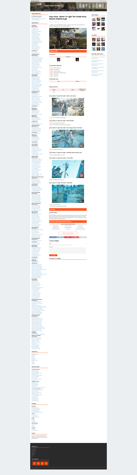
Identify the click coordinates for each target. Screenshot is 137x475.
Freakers (33, 429)
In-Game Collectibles (55, 229)
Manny (33, 361)
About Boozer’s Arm (35, 97)
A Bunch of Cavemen (36, 345)
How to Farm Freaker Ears (36, 379)
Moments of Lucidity (35, 39)
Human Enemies (35, 430)
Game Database (72, 10)
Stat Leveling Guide (35, 376)
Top (32, 10)
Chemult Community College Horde (38, 334)
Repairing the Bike (35, 400)
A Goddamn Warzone (36, 250)
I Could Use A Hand (35, 89)
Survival (33, 421)
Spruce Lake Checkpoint (36, 271)
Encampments (34, 397)
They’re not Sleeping (35, 111)
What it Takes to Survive (36, 71)
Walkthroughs (38, 10)
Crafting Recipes (35, 374)
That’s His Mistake (35, 173)
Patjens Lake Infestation (36, 311)
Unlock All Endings (35, 371)
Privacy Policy (34, 449)
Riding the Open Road (36, 90)
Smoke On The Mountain (36, 80)
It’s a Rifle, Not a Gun (36, 83)
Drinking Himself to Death (36, 96)
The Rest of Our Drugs (36, 248)
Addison (33, 363)
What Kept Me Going (36, 63)
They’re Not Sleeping (35, 33)
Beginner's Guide (68, 225)
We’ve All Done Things (36, 158)
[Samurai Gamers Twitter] (38, 463)
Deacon (33, 355)
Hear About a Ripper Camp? (37, 123)
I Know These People (36, 65)
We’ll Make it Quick (35, 29)
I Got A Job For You (35, 164)
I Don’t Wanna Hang (35, 292)
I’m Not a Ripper (35, 155)
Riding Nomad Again (35, 104)
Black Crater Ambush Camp (37, 322)
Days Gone (63, 21)
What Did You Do (35, 30)
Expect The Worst (35, 66)
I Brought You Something (36, 150)
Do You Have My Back (36, 163)
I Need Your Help (35, 36)
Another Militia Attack (36, 232)
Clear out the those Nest (36, 81)
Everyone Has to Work (36, 133)
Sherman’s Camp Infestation (37, 312)
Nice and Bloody (35, 258)
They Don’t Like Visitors (36, 38)
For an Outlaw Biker (35, 72)
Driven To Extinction (35, 282)
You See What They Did (36, 162)
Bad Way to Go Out (35, 127)
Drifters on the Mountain (36, 119)
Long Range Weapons (36, 409)
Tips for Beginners (35, 385)
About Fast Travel (35, 399)
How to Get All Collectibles (36, 375)
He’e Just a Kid (34, 343)
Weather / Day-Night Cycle (37, 392)
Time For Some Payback (36, 224)
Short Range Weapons (36, 408)
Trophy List (34, 380)
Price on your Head (35, 139)
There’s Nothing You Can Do (37, 114)
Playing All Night (35, 87)
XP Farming (87, 10)
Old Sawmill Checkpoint (36, 276)
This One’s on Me (35, 290)
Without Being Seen (35, 222)
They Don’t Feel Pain (35, 216)
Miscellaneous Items (35, 417)
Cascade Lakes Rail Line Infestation (38, 310)
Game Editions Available (36, 17)
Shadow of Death (35, 298)
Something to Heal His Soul (37, 102)
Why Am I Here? (35, 44)
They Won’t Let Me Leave (36, 149)
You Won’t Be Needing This (37, 221)
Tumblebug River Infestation (37, 309)
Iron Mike (34, 359)
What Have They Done (36, 179)
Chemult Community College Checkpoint (39, 269)
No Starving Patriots (35, 317)
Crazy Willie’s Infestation (36, 301)
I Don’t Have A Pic (35, 286)
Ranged (33, 420)
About (33, 455)
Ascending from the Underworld (37, 229)
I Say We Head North (36, 138)
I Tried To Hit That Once (36, 293)
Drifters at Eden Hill (35, 340)
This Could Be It (35, 68)
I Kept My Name (35, 152)
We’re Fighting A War (35, 48)
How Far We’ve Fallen (36, 296)
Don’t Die (34, 107)
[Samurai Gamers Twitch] (46, 463)
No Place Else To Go (35, 180)
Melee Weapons (35, 407)
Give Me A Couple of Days (36, 85)
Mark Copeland (35, 360)
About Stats (34, 386)
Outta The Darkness (35, 175)
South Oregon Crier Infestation (37, 307)
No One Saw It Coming (36, 131)
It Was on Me (34, 51)
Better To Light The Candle (37, 174)
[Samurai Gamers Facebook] (34, 463)
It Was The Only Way (36, 217)
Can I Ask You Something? (36, 60)
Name (50, 243)
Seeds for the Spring (35, 251)
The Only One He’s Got (36, 93)
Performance (34, 424)
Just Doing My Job (35, 346)
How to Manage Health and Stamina (38, 387)
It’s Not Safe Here (35, 146)
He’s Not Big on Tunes (36, 295)
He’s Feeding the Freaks (36, 348)
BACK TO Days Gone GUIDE (68, 233)
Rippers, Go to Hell (35, 341)
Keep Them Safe (35, 230)
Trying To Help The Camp (36, 214)
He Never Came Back (36, 244)
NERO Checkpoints (35, 395)
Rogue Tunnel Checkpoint (36, 277)
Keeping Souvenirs (35, 253)
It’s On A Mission (35, 113)
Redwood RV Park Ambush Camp (38, 327)
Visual (33, 425)
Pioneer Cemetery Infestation (37, 303)
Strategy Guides (56, 10)
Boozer (33, 357)
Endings (93, 10)
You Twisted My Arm (36, 99)
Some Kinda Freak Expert (36, 169)
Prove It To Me (35, 281)
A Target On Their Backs (36, 284)
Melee (33, 419)
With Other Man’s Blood (36, 182)
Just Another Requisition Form (37, 59)
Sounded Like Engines (36, 79)
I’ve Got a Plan (34, 69)
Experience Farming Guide (80, 229)
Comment (51, 246)
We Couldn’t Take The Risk (37, 67)
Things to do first (35, 370)
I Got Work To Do (35, 95)
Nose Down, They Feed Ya (37, 240)
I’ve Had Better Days (35, 289)
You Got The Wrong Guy (36, 254)
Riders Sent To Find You (36, 218)
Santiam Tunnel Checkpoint (37, 275)
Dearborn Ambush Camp (36, 329)
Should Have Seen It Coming (37, 153)
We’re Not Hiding (35, 172)
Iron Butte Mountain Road (36, 268)
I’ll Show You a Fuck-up (36, 342)
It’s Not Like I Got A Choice (37, 101)
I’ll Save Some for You (36, 235)
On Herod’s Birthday (35, 37)
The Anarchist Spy (35, 256)
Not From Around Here (36, 47)
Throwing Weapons (35, 411)
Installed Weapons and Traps (37, 412)
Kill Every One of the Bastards (37, 234)
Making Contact (35, 32)
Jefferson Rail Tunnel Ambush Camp (38, 328)
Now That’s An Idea (35, 223)
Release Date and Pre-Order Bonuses (38, 18)
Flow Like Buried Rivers (36, 161)
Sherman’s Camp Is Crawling (37, 159)
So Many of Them (35, 62)
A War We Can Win (35, 49)
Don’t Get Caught (35, 215)
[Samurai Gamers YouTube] (42, 463)
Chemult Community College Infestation (39, 306)
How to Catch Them (35, 347)
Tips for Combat (35, 391)
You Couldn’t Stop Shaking (36, 61)
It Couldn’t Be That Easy (36, 166)
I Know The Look (35, 252)
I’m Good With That (35, 226)
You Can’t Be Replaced (36, 288)
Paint (33, 426)
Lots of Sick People (35, 147)
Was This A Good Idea (36, 98)
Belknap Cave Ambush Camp (37, 318)
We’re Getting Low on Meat (37, 84)
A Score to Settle (35, 122)
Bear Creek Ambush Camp (36, 321)
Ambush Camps (35, 393)
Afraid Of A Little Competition (37, 57)
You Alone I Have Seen (36, 294)
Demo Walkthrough (35, 19)
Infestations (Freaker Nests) (37, 394)
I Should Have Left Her (36, 53)
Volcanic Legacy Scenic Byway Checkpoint (39, 274)
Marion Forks (34, 304)
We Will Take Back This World (37, 287)
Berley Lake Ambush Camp (37, 319)
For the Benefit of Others (36, 202)
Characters (64, 10)
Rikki (33, 362)
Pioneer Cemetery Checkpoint (37, 266)
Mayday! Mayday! (35, 45)
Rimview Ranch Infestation (37, 313)
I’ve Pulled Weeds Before (36, 35)
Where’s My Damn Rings (36, 73)
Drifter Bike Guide (68, 227)
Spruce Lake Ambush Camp (37, 272)
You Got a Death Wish (36, 77)
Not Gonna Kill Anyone (36, 86)
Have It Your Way (35, 103)
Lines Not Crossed (35, 170)
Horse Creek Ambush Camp (37, 264)
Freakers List (68, 229)
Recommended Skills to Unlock (37, 389)
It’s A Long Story (35, 168)
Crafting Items (34, 415)
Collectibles (80, 10)
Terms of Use (34, 450)
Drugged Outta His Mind (36, 130)
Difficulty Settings (35, 383)
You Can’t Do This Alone (36, 236)
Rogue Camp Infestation (36, 305)
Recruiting (33, 454)
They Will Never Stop (36, 220)
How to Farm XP (35, 377)
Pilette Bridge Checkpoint (36, 270)
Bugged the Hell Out (35, 78)
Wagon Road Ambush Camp (37, 330)
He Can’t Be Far (35, 27)
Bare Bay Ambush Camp (36, 323)
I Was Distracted (35, 43)
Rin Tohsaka (58, 21)
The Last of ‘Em (35, 233)
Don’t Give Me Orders (36, 283)
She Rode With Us (35, 143)
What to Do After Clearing (36, 373)
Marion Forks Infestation (36, 265)
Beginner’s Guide (47, 10)
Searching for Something (36, 31)
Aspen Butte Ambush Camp (37, 324)
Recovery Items (35, 414)
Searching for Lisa (35, 151)
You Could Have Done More (37, 41)
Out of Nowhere (35, 140)
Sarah (33, 356)
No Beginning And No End (36, 42)
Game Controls (35, 382)
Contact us (33, 452)
